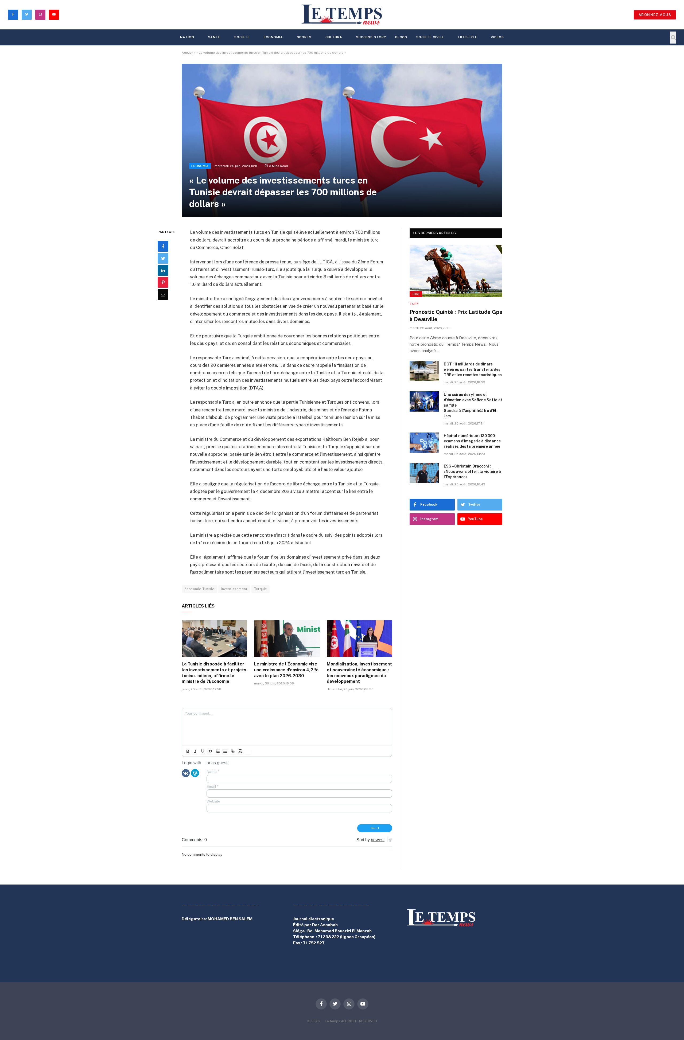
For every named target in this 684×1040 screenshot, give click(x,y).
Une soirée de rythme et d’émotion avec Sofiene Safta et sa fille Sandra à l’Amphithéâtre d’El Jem (473, 405)
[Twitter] (163, 258)
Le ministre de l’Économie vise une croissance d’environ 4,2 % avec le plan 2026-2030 (286, 669)
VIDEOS (497, 37)
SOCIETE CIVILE (430, 37)
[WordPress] (195, 773)
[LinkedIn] (163, 270)
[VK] (186, 773)
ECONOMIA (273, 37)
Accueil (187, 52)
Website (213, 801)
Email (212, 786)
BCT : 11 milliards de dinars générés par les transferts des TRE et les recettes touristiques (473, 369)
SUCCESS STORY (371, 37)
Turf (416, 294)
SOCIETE (242, 37)
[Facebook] (163, 246)
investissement (234, 589)
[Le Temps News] (342, 14)
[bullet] (225, 751)
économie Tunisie (199, 589)
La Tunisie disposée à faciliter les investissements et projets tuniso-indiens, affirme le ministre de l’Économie (214, 672)
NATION (187, 37)
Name (213, 771)
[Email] (163, 294)
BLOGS (401, 37)
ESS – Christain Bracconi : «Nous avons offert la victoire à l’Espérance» (472, 471)
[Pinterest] (163, 282)
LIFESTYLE (467, 37)
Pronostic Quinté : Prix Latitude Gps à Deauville (456, 315)
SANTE (214, 37)
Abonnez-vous (655, 15)
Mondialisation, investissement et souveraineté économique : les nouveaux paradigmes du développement (359, 672)
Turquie (260, 589)
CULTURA (333, 37)
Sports (304, 37)
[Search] (673, 38)
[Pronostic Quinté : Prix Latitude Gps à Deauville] (456, 271)
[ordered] (217, 751)
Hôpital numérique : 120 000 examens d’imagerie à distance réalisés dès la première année (472, 441)
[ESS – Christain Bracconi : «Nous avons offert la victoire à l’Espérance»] (424, 473)
